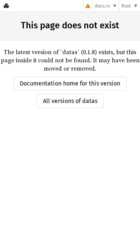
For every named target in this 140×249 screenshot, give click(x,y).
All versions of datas (70, 101)
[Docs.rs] (6, 6)
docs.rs (102, 6)
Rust (126, 6)
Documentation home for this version (70, 83)
